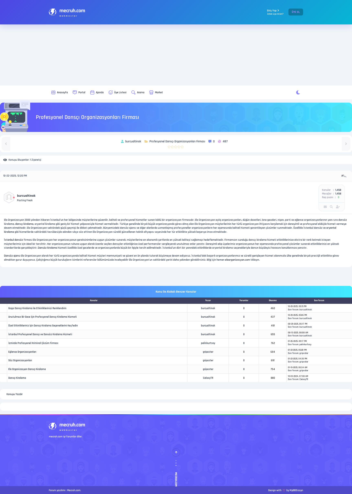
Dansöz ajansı (12, 256)
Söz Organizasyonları (20, 360)
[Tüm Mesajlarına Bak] (331, 206)
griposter (208, 351)
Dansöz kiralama (47, 248)
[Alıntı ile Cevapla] (345, 177)
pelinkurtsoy (208, 343)
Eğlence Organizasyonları (22, 351)
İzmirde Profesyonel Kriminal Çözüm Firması (33, 343)
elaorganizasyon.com (237, 260)
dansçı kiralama (24, 224)
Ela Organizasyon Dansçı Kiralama (27, 369)
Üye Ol (296, 12)
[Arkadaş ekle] (338, 206)
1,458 (338, 190)
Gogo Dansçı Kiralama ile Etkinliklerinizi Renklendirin (37, 308)
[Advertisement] (176, 54)
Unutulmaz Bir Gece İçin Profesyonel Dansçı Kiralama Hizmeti (42, 316)
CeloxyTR (208, 378)
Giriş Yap (275, 12)
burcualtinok (26, 196)
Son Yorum (293, 309)
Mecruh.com (73, 490)
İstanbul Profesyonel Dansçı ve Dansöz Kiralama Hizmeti (40, 334)
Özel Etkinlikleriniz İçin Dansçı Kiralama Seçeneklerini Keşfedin (43, 325)
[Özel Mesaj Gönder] (325, 206)
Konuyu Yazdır (15, 394)
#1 (342, 175)
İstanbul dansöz (13, 240)
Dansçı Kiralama (17, 378)
